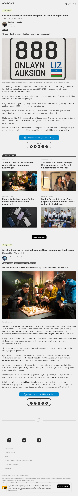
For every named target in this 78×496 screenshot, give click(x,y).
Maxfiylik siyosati (10, 452)
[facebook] (9, 440)
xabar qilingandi (15, 385)
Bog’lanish (8, 468)
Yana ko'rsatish (39, 237)
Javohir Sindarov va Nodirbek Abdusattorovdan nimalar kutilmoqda (18, 165)
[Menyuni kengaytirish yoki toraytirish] (74, 4)
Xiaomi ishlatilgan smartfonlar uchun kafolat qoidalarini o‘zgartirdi (18, 201)
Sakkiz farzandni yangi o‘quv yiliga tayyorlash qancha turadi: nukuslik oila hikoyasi (57, 201)
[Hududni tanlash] (66, 4)
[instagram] (24, 440)
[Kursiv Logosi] (8, 3)
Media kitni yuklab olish (12, 464)
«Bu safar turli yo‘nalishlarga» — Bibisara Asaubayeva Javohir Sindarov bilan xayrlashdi (58, 165)
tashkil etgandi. (37, 106)
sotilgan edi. (52, 113)
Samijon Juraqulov (15, 22)
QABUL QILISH (63, 486)
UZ (70, 4)
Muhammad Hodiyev (16, 257)
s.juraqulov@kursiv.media (15, 26)
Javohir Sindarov (8, 263)
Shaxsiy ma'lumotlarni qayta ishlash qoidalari (18, 460)
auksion (5, 29)
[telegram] (39, 440)
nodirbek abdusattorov (21, 263)
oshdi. (11, 123)
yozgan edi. (62, 130)
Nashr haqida (9, 448)
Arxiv (6, 456)
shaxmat (32, 263)
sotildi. (68, 87)
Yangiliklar (6, 10)
